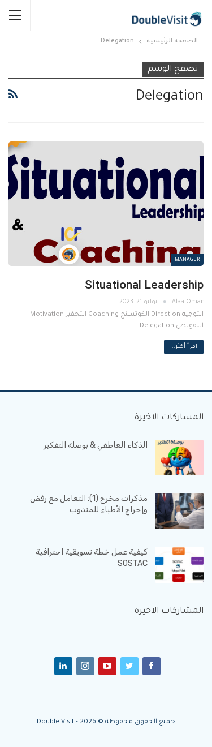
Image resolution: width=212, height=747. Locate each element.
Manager (187, 260)
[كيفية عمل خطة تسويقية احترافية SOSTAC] (179, 565)
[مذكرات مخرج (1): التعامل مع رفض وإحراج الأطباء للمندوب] (179, 511)
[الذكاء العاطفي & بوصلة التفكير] (179, 458)
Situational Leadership (144, 284)
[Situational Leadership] (106, 204)
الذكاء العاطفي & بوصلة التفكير (96, 445)
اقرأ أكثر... (183, 347)
